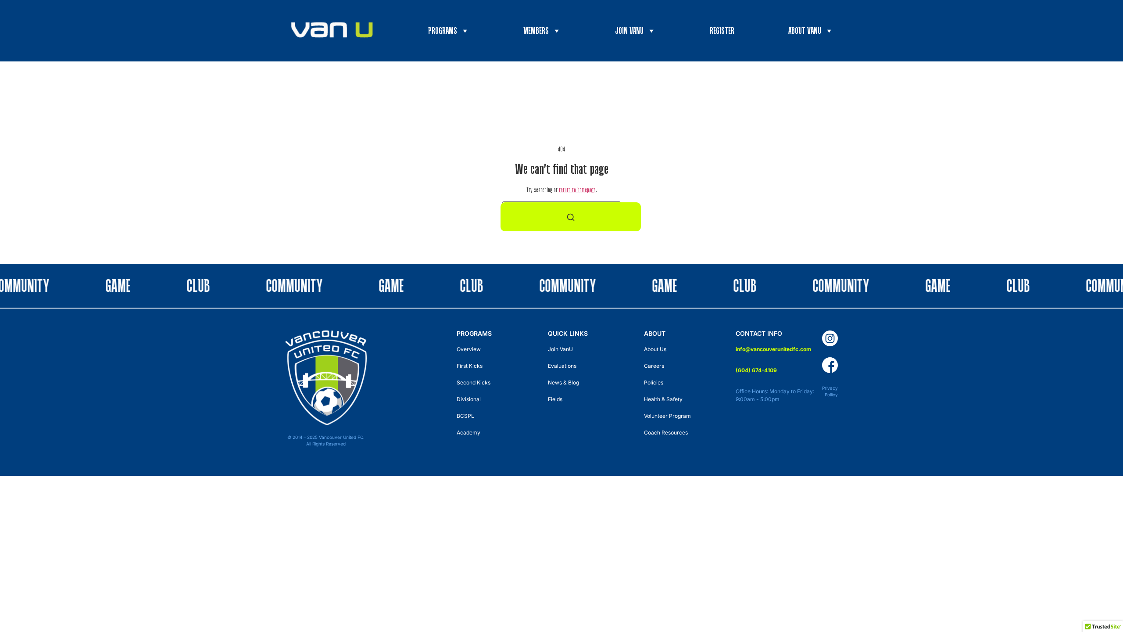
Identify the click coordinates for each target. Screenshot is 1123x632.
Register (722, 30)
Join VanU (629, 30)
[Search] (571, 216)
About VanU (804, 30)
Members (536, 30)
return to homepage (577, 190)
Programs (442, 30)
